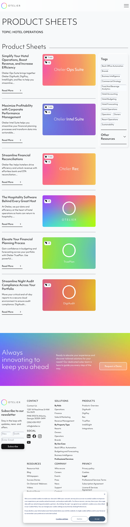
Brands (105, 71)
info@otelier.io (33, 426)
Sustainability (108, 124)
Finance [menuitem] (58, 413)
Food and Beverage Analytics (110, 87)
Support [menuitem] (58, 487)
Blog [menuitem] (29, 472)
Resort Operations (110, 119)
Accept (97, 519)
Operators (106, 114)
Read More (7, 90)
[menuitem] (64, 459)
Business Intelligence (111, 76)
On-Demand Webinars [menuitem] (37, 483)
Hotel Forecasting (110, 104)
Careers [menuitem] (58, 472)
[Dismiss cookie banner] (104, 494)
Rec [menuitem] (83, 417)
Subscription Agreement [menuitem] (92, 483)
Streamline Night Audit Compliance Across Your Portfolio (18, 285)
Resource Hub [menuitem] (33, 468)
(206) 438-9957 (34, 422)
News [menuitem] (57, 483)
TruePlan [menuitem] (86, 421)
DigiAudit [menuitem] (86, 409)
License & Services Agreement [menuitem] (90, 488)
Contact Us (32, 405)
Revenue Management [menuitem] (64, 421)
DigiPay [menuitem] (85, 413)
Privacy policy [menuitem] (88, 468)
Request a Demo (113, 366)
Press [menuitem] (57, 480)
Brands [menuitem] (58, 440)
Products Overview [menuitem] (90, 405)
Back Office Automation (112, 66)
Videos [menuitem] (30, 487)
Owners (117, 114)
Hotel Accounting (110, 94)
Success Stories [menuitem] (33, 480)
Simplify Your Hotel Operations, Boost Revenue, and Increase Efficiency (17, 61)
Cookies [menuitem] (85, 472)
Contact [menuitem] (58, 491)
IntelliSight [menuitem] (87, 424)
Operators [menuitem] (59, 436)
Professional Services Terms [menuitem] (94, 480)
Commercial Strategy (111, 81)
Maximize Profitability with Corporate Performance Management (17, 111)
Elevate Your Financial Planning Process (17, 241)
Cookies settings (62, 519)
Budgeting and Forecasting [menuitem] (66, 451)
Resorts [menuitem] (58, 428)
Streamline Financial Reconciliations (16, 157)
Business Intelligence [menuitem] (63, 455)
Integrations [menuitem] (87, 428)
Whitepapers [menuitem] (32, 476)
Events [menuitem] (57, 476)
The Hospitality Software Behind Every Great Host (19, 199)
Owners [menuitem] (58, 432)
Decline (79, 519)
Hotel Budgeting (109, 99)
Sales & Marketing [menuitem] (62, 417)
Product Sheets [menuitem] (33, 491)
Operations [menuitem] (59, 409)
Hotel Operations (109, 109)
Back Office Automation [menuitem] (65, 447)
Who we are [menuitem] (60, 468)
